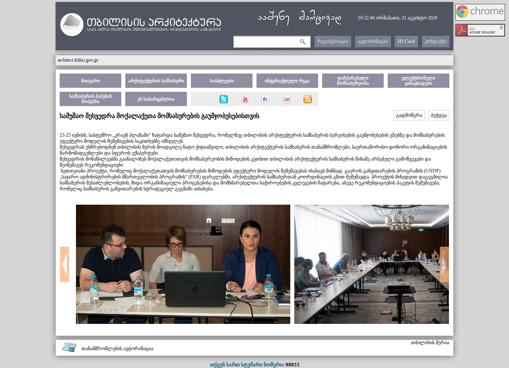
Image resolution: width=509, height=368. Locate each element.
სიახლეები (222, 80)
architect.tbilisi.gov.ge (78, 60)
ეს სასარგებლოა (156, 99)
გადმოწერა (409, 115)
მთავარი (90, 80)
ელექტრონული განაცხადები (418, 80)
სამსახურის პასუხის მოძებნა (90, 99)
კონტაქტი (436, 41)
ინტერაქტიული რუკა (287, 80)
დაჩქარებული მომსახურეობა (353, 80)
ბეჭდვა (439, 115)
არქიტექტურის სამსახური (156, 80)
